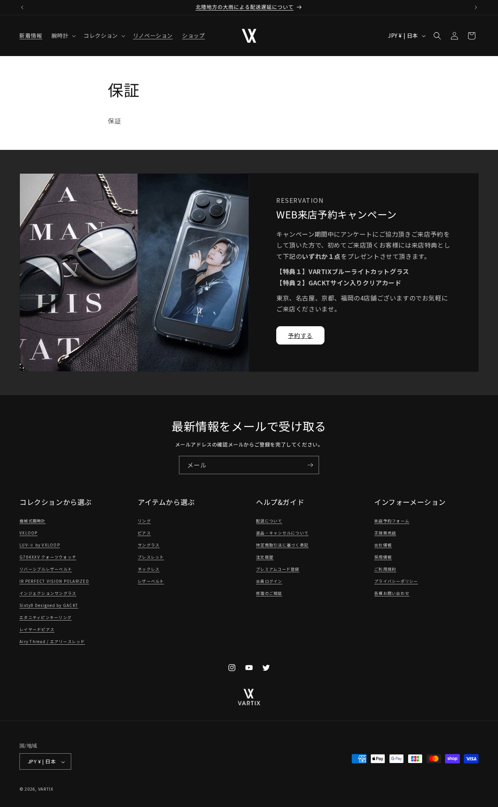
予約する (300, 335)
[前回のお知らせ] (22, 7)
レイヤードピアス (36, 630)
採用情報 (383, 557)
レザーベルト (151, 581)
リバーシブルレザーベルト (45, 569)
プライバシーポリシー (396, 581)
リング (144, 521)
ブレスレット (151, 557)
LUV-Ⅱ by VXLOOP (39, 545)
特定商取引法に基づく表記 (282, 545)
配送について (269, 521)
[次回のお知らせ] (475, 7)
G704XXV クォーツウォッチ (47, 557)
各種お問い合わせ (391, 593)
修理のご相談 (269, 593)
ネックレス (149, 569)
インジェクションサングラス (47, 593)
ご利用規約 (385, 569)
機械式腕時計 (32, 521)
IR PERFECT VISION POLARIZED (54, 581)
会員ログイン (269, 581)
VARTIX (45, 789)
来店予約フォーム (391, 521)
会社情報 (383, 545)
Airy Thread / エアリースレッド (52, 642)
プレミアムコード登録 (278, 569)
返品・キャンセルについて (282, 533)
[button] (63, 35)
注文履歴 (265, 557)
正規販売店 (385, 533)
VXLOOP (28, 533)
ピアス (144, 533)
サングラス (149, 545)
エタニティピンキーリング (45, 618)
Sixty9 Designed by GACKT (48, 605)
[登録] (310, 465)
